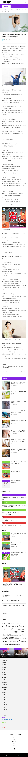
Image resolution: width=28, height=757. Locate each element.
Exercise (4, 722)
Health (3, 727)
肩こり (24, 641)
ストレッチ (5, 366)
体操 (5, 635)
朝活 (20, 366)
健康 (9, 366)
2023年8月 (4, 692)
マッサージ (24, 629)
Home (14, 737)
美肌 (22, 641)
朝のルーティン (15, 366)
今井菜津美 (21, 632)
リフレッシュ (8, 632)
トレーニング (7, 629)
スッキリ (14, 623)
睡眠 (13, 641)
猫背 (10, 641)
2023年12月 (4, 682)
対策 (20, 638)
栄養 (22, 366)
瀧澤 (8, 641)
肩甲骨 (3, 644)
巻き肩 (23, 638)
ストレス (18, 623)
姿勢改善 (13, 638)
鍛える (16, 644)
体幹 (3, 635)
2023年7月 (4, 694)
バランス (15, 629)
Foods (3, 724)
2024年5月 (4, 669)
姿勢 (11, 366)
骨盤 (19, 644)
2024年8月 (4, 662)
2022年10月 (4, 709)
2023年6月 (4, 697)
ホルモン (20, 629)
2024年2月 (4, 677)
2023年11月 (4, 684)
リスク (3, 632)
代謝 (25, 632)
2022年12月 (4, 704)
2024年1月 (4, 679)
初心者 (12, 635)
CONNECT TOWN (14, 734)
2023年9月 (4, 689)
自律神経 (7, 367)
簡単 (15, 641)
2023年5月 (4, 699)
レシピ (12, 632)
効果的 (20, 635)
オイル (10, 623)
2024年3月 (4, 674)
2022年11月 (4, 707)
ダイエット (21, 626)
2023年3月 (4, 702)
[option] (7, 653)
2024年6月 (4, 667)
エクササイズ (5, 623)
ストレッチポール (12, 626)
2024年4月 (4, 672)
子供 (18, 638)
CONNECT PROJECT (7, 719)
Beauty (6, 6)
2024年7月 (4, 664)
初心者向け (16, 635)
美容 (4, 367)
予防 (16, 632)
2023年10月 (4, 687)
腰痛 (7, 644)
